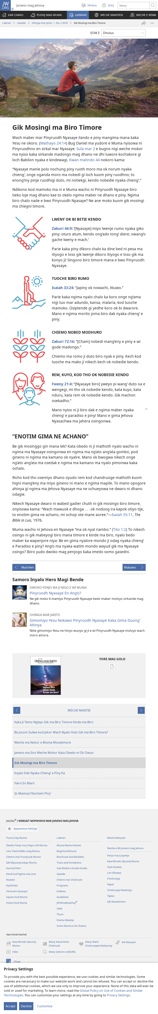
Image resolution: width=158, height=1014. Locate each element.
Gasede (21, 23)
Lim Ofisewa (114, 872)
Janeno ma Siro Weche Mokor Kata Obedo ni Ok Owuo (54, 753)
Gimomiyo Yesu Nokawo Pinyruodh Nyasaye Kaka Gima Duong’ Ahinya (85, 623)
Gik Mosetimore (116, 901)
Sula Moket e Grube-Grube (72, 868)
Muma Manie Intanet (69, 845)
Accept (10, 1006)
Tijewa (110, 896)
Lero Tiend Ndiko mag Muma (23, 851)
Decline (26, 1006)
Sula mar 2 (85, 148)
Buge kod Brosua (66, 851)
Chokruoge (113, 878)
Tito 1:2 (119, 529)
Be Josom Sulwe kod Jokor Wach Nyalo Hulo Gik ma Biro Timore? (61, 732)
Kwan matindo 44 (84, 159)
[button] (46, 15)
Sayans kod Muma (16, 897)
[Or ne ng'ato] (143, 23)
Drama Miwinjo (65, 920)
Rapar (110, 884)
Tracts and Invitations (69, 862)
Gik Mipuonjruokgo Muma (21, 862)
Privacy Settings (118, 995)
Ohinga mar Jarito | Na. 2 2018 (50, 23)
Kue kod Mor (13, 868)
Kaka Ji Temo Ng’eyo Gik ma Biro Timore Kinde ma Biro (53, 722)
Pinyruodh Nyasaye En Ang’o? (55, 593)
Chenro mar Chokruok (69, 879)
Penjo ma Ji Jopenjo (118, 855)
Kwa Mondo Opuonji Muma (123, 861)
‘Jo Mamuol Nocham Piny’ (32, 793)
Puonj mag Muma (16, 837)
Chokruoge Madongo (119, 890)
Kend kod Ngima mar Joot (21, 874)
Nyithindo (12, 885)
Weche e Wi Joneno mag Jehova (125, 848)
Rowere (10, 879)
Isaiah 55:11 (122, 514)
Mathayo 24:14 (53, 143)
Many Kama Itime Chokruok (56, 944)
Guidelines (63, 897)
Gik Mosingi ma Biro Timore (35, 763)
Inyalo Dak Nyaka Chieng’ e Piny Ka (39, 773)
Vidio (59, 908)
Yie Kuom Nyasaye (16, 891)
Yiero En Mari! (24, 783)
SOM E (95, 33)
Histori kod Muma (16, 902)
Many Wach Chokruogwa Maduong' (96, 944)
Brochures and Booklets (70, 857)
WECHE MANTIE (79, 710)
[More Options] (152, 23)
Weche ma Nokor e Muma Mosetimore (42, 742)
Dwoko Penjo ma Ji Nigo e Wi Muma (26, 845)
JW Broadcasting (67, 902)
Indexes (61, 891)
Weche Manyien (116, 837)
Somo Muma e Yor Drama (71, 926)
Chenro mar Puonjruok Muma (23, 857)
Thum (60, 914)
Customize (44, 1006)
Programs (62, 885)
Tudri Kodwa (114, 867)
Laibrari (6, 23)
